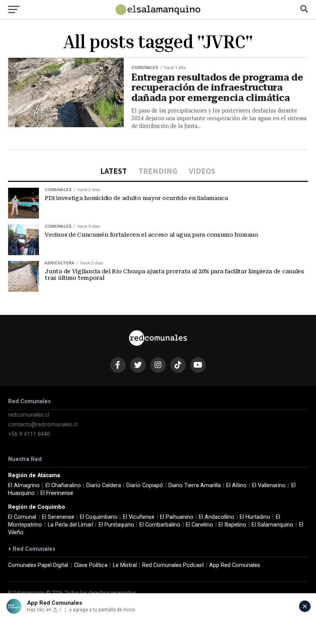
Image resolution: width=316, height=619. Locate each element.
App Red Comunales (234, 565)
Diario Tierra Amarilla (194, 485)
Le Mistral (125, 565)
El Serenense (58, 517)
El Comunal (22, 517)
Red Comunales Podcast (173, 565)
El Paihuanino (176, 517)
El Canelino (199, 524)
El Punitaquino (116, 524)
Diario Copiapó (144, 485)
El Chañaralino (63, 485)
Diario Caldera (103, 485)
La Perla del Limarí (70, 524)
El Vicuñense (139, 517)
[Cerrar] (305, 606)
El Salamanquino (272, 524)
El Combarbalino (160, 524)
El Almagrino (24, 485)
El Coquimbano (99, 517)
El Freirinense (56, 493)
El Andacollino (216, 517)
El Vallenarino (269, 485)
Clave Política (91, 565)
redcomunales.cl (28, 415)
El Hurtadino (255, 517)
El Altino (236, 485)
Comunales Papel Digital (38, 565)
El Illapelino (232, 524)
